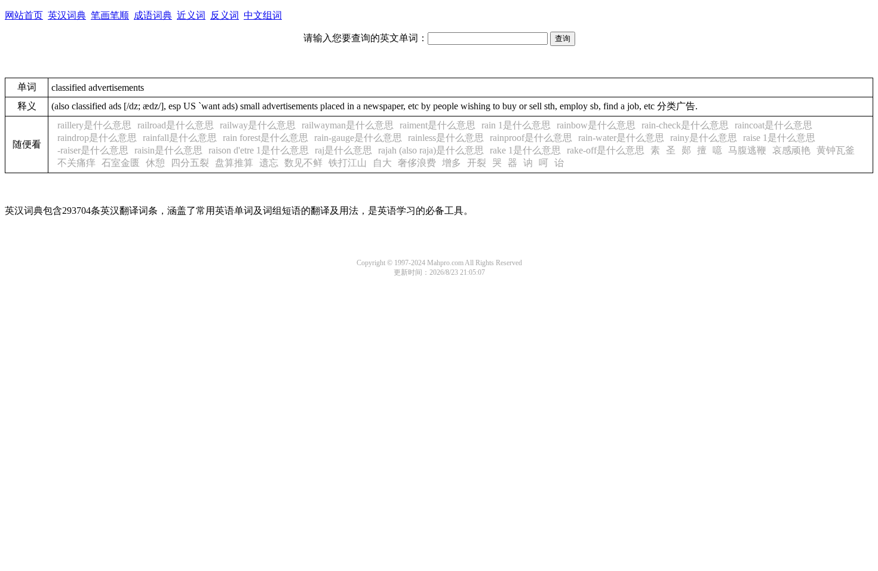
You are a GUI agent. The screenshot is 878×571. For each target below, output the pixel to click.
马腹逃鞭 (747, 150)
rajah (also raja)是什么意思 (431, 150)
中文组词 (263, 15)
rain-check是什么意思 (685, 125)
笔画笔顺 (110, 15)
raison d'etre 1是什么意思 (258, 150)
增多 (451, 163)
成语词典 (153, 15)
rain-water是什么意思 (621, 138)
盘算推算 (234, 163)
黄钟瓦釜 (835, 150)
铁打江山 (348, 163)
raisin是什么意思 (168, 150)
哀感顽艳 (791, 150)
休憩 (155, 163)
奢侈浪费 (417, 163)
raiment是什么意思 (437, 125)
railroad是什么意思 (175, 125)
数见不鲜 (303, 163)
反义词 (224, 15)
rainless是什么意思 (446, 138)
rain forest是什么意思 (265, 138)
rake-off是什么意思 (605, 150)
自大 (382, 163)
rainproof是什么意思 (531, 138)
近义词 (191, 15)
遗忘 (268, 163)
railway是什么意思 (258, 125)
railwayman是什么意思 (348, 125)
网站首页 (24, 15)
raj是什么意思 (343, 150)
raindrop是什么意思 (97, 138)
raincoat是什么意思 (773, 125)
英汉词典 (67, 15)
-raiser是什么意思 (92, 150)
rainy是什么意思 (703, 138)
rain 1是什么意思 (516, 125)
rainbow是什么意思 (596, 125)
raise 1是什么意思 (779, 138)
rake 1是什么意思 (525, 150)
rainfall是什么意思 (180, 138)
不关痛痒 (76, 163)
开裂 (476, 163)
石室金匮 (121, 163)
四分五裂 (190, 163)
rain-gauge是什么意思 (358, 138)
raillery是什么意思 (94, 125)
